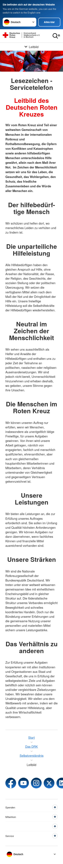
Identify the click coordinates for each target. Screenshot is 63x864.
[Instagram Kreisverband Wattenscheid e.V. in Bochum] (36, 783)
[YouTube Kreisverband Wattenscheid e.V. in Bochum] (23, 783)
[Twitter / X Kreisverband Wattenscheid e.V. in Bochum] (49, 783)
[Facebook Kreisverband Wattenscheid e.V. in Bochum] (10, 783)
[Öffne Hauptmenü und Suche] (56, 36)
